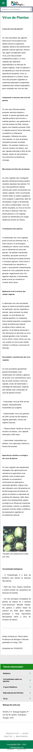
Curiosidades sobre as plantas (12, 680)
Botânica (7, 673)
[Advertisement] (16, 728)
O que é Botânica (10, 687)
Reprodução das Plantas (13, 693)
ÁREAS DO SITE (12, 733)
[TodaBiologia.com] (18, 5)
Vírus (5, 699)
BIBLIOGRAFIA (22, 736)
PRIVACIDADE (11, 741)
